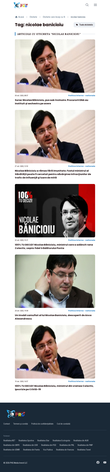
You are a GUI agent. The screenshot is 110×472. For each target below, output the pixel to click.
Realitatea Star (43, 440)
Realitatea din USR (30, 445)
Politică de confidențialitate (42, 424)
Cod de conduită (63, 424)
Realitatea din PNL (67, 445)
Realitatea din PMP (85, 445)
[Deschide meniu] (95, 5)
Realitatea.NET (9, 440)
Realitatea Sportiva (26, 440)
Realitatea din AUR (81, 440)
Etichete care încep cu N (54, 17)
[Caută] (87, 5)
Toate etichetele (86, 25)
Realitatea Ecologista (61, 440)
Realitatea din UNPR (11, 445)
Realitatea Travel (84, 450)
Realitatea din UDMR (11, 450)
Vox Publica (48, 450)
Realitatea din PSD (48, 445)
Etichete (33, 17)
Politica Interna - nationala (81, 95)
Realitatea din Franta (31, 450)
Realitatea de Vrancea (65, 450)
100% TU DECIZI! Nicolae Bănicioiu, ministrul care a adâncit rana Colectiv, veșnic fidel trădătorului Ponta (54, 246)
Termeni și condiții (20, 424)
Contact (6, 424)
